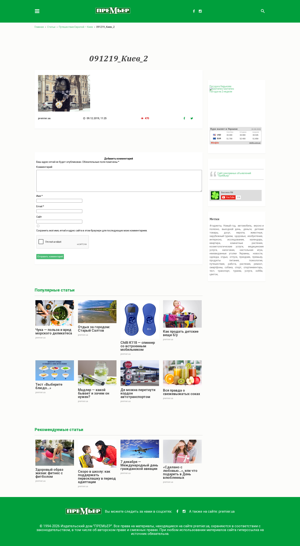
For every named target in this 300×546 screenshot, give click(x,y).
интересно (216, 239)
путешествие (217, 263)
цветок (214, 274)
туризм (237, 270)
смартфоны (216, 267)
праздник (244, 257)
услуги (248, 270)
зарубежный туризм (221, 236)
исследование (235, 239)
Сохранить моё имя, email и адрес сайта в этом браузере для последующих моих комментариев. (91, 230)
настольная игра (251, 250)
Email (40, 206)
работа (232, 263)
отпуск (233, 257)
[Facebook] (187, 118)
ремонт (258, 263)
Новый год (229, 225)
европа (240, 232)
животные (256, 232)
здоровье (240, 236)
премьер (257, 257)
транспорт (224, 270)
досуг (227, 232)
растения (245, 263)
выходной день (231, 229)
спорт (238, 267)
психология (255, 260)
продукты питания (224, 260)
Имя (39, 196)
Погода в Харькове (220, 86)
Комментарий (44, 167)
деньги (247, 229)
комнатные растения (246, 243)
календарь (256, 239)
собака (229, 267)
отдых (224, 257)
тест (212, 270)
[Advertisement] (119, 41)
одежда (214, 257)
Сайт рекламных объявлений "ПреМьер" (234, 174)
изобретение (255, 236)
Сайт (39, 217)
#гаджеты (216, 225)
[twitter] (193, 118)
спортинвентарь (253, 267)
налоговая (228, 250)
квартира (215, 243)
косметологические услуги (226, 246)
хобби (259, 270)
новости (257, 253)
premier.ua (227, 511)
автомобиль (245, 225)
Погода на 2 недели (221, 91)
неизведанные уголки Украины (229, 253)
